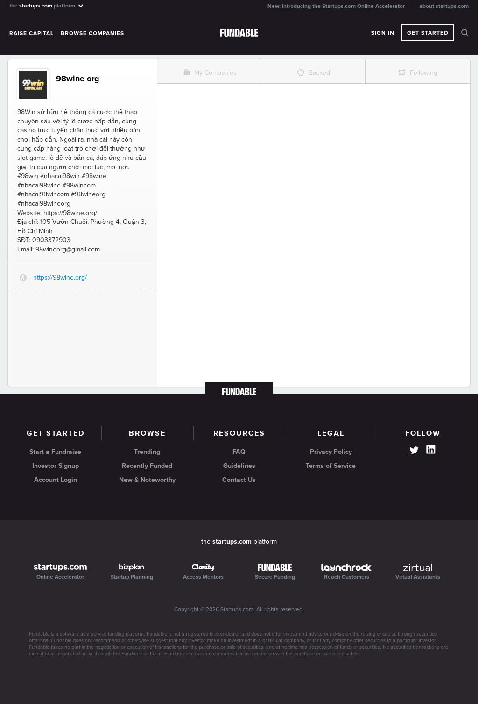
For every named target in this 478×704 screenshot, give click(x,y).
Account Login (55, 480)
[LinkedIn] (431, 449)
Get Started (428, 32)
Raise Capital (31, 33)
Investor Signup (55, 466)
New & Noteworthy (147, 480)
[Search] (465, 32)
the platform (43, 5)
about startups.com (444, 6)
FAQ (239, 452)
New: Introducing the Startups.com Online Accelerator (336, 6)
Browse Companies (92, 33)
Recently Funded (147, 466)
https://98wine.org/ (60, 277)
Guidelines (239, 466)
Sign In (382, 32)
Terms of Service (331, 466)
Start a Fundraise (55, 452)
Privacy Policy (331, 452)
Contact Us (239, 480)
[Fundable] (239, 33)
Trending (147, 452)
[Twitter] (414, 451)
